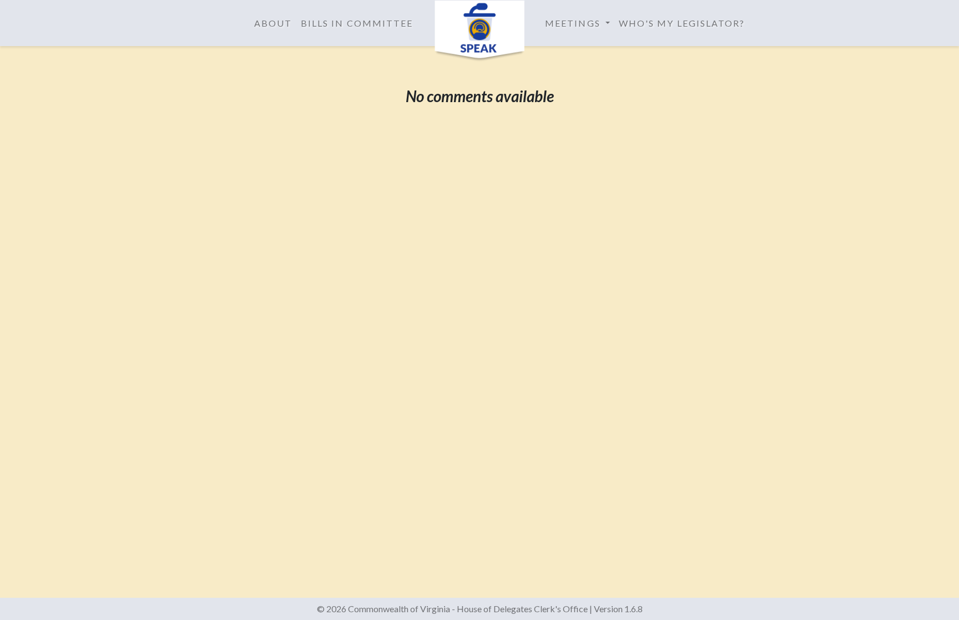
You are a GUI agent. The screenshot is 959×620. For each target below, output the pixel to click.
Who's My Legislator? (682, 23)
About (273, 23)
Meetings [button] (574, 23)
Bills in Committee (357, 23)
